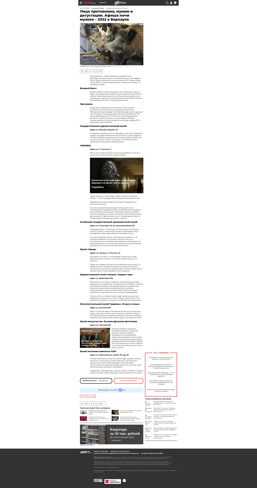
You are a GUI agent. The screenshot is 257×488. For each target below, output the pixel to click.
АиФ (127, 66)
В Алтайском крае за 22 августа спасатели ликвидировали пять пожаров (161, 382)
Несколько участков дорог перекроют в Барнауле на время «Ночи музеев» (114, 181)
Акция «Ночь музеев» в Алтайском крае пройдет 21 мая (131, 411)
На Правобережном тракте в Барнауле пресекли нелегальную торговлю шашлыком (161, 366)
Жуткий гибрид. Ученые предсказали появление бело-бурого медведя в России (165, 429)
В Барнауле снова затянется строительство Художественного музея (99, 412)
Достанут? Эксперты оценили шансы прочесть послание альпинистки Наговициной (165, 416)
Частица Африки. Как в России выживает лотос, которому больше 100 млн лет (165, 403)
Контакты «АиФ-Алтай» (101, 451)
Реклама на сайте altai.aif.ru (120, 451)
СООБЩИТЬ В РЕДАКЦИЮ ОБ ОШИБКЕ (152, 453)
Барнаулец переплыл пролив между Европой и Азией (161, 390)
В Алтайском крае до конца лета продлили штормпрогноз (161, 358)
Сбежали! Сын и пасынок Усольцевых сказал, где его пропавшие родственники (165, 436)
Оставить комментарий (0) (128, 380)
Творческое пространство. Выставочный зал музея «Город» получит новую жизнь (130, 418)
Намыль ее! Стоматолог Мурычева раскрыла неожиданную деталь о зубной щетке (164, 409)
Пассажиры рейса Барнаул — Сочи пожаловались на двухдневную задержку (161, 374)
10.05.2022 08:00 (85, 8)
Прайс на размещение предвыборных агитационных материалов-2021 (116, 453)
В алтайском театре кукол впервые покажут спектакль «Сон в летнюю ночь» (99, 418)
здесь (139, 373)
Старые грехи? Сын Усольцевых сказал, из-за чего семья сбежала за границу (165, 423)
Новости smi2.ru (86, 445)
